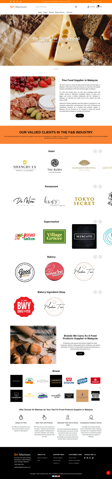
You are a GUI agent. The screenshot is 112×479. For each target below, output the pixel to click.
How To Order (57, 460)
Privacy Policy (72, 458)
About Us (94, 1)
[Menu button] (108, 473)
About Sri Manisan (42, 458)
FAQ (39, 460)
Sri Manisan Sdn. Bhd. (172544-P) (49, 473)
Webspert (79, 473)
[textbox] (54, 7)
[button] (53, 69)
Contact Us (56, 463)
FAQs (100, 1)
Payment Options (57, 458)
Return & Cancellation (74, 460)
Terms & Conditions (74, 463)
